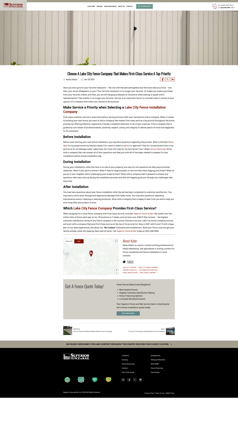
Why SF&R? (155, 364)
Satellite (69, 241)
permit (127, 145)
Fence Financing (157, 368)
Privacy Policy (149, 393)
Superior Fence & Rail (143, 214)
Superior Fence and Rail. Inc (72, 392)
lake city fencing (129, 267)
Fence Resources (128, 364)
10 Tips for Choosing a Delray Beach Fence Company (146, 331)
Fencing (125, 360)
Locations (91, 6)
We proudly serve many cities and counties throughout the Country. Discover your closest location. (119, 344)
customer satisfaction (148, 270)
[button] (91, 253)
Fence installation (130, 273)
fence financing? (158, 149)
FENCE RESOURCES (110, 6)
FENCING (99, 6)
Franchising (155, 372)
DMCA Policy (170, 393)
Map (79, 241)
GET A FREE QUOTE (128, 313)
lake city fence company (148, 267)
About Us (121, 6)
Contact (129, 6)
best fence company (148, 273)
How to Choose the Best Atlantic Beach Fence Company (92, 331)
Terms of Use (159, 393)
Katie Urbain (71, 79)
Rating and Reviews (158, 360)
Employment (155, 356)
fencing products (130, 270)
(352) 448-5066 (225, 8)
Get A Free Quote (144, 6)
